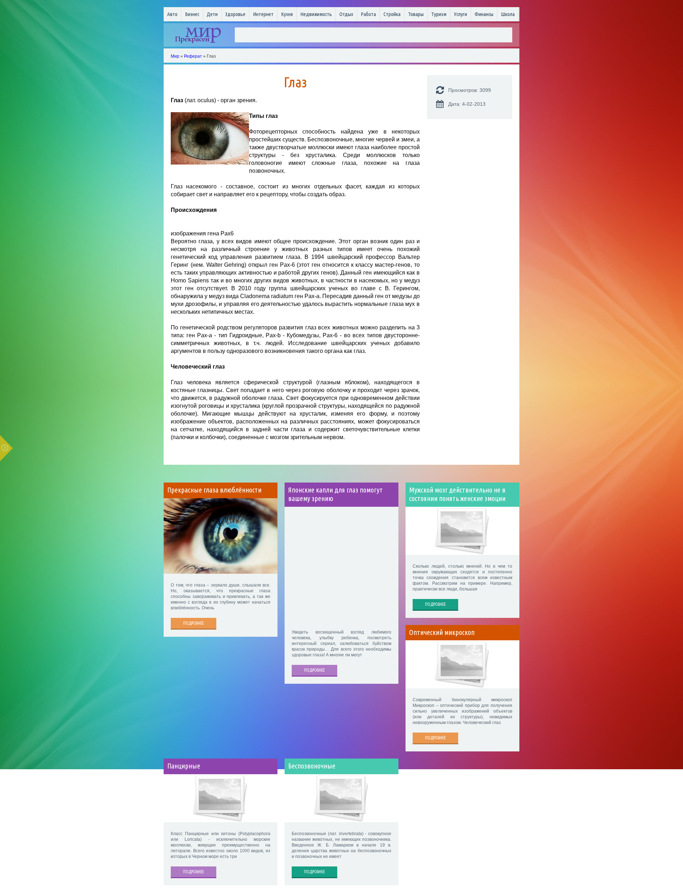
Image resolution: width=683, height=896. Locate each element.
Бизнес (192, 14)
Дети (212, 14)
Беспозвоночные (311, 766)
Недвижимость (316, 14)
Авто (172, 14)
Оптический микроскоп (442, 632)
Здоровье (235, 14)
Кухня (287, 14)
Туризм (438, 14)
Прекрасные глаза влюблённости (214, 490)
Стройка (392, 14)
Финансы (484, 14)
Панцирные (183, 766)
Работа (368, 14)
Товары (416, 14)
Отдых (346, 14)
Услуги (460, 14)
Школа (508, 14)
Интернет (263, 14)
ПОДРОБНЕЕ (193, 623)
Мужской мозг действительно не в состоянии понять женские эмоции (457, 494)
